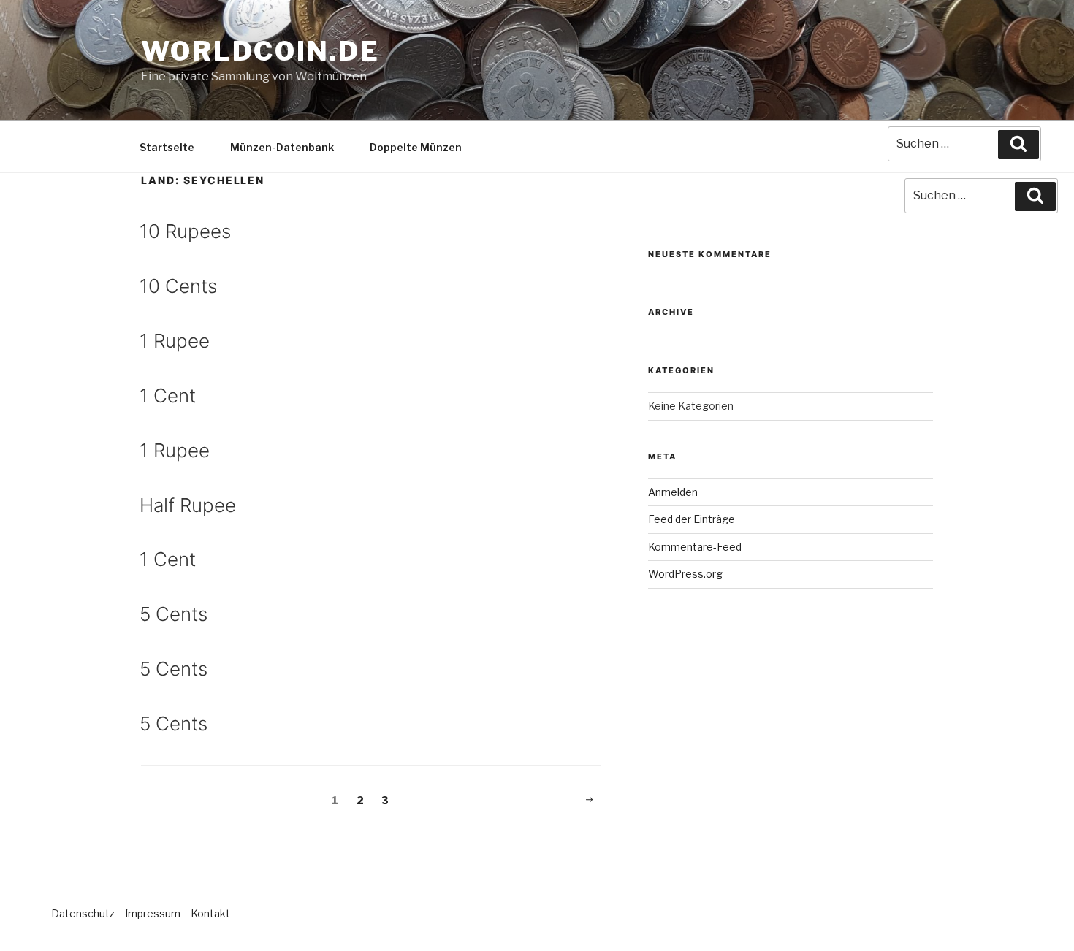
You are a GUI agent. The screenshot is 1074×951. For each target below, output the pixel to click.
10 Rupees (185, 231)
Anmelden (673, 492)
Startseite (167, 147)
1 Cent (168, 395)
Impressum (152, 913)
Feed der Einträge (691, 519)
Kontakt (210, 913)
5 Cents (173, 614)
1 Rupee (175, 340)
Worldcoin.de (260, 51)
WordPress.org (685, 574)
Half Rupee (188, 505)
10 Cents (178, 286)
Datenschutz (83, 913)
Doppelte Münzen (416, 147)
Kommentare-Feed (695, 547)
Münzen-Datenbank (282, 147)
